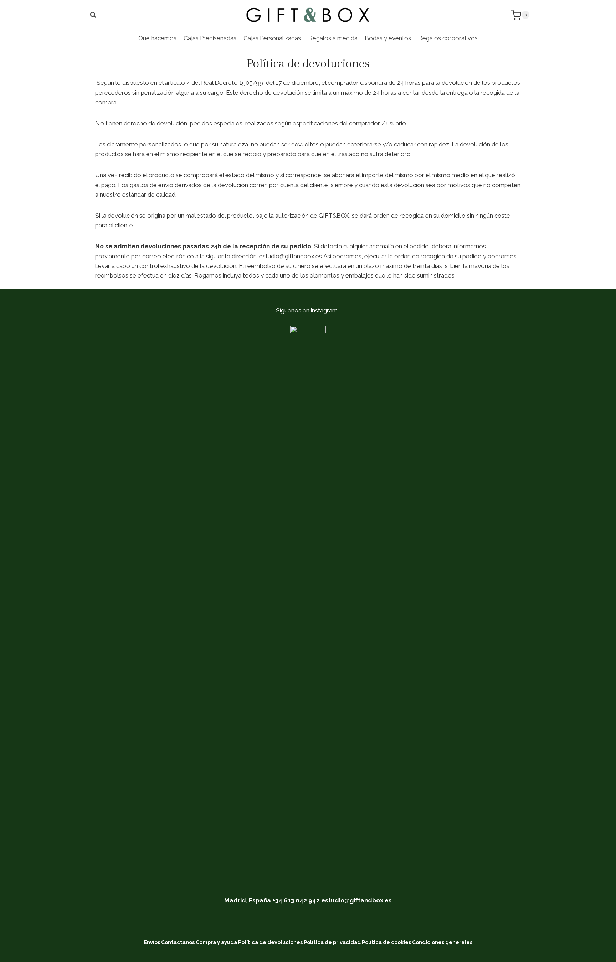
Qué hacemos (157, 38)
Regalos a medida (333, 38)
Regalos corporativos (448, 38)
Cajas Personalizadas (272, 38)
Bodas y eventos (388, 38)
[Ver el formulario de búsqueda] (93, 15)
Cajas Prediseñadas (210, 38)
